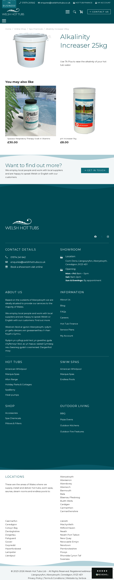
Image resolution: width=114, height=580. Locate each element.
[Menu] (67, 11)
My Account (66, 335)
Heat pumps (12, 395)
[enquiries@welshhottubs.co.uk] (8, 262)
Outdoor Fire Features (72, 431)
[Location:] (62, 257)
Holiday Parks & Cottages (18, 384)
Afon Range (11, 379)
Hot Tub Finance (69, 323)
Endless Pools (67, 379)
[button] (74, 12)
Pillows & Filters (13, 423)
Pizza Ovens (66, 419)
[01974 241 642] (8, 257)
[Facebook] (95, 237)
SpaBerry (10, 389)
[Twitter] (102, 237)
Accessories (11, 413)
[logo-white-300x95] (13, 11)
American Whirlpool (16, 369)
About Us (65, 299)
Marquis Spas (12, 374)
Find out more (42, 320)
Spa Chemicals (36, 29)
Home (8, 29)
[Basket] (81, 12)
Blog (62, 305)
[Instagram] (108, 237)
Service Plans (67, 329)
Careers (64, 317)
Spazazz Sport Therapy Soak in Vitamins (78, 138)
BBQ (62, 413)
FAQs (63, 311)
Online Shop (20, 29)
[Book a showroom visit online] (8, 267)
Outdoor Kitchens (69, 425)
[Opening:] (62, 270)
